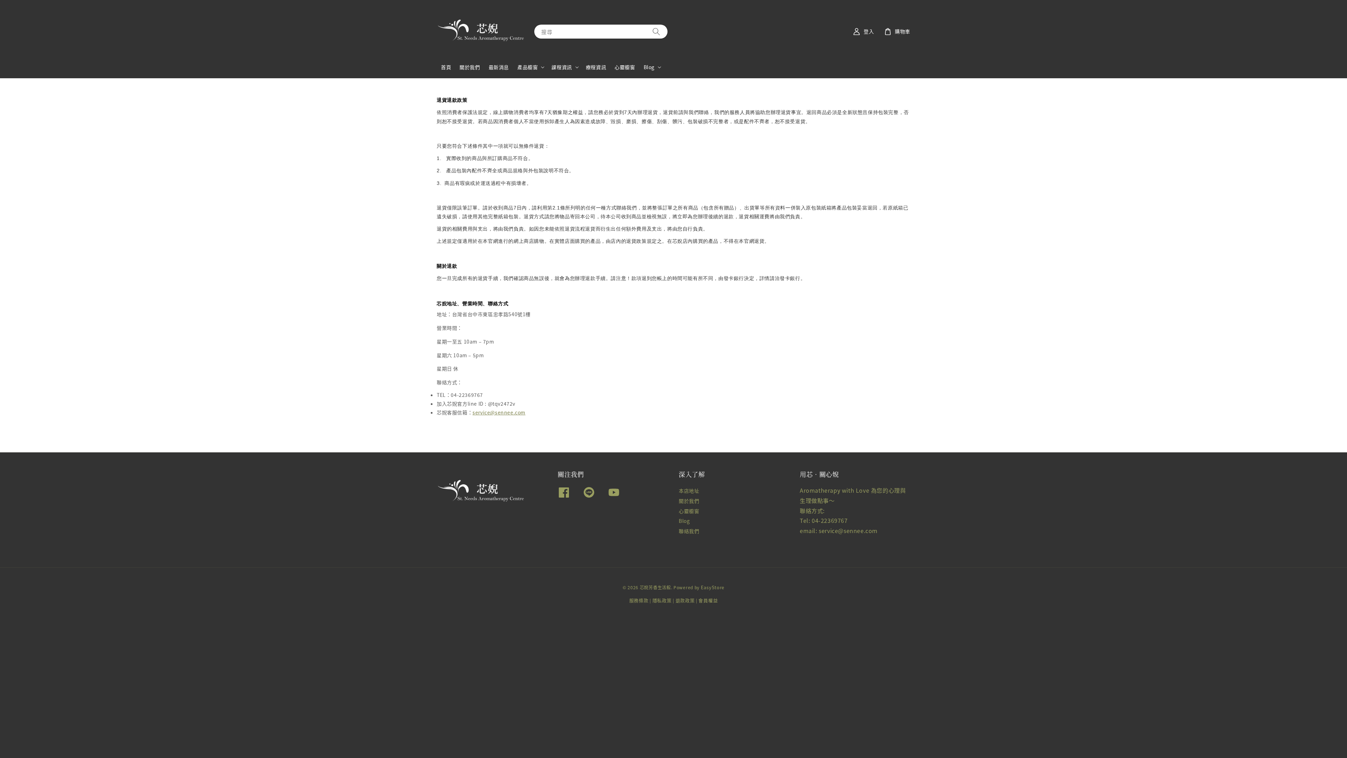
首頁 (446, 67)
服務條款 (639, 600)
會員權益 (708, 600)
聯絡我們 (689, 530)
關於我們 (470, 67)
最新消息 (499, 67)
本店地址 (689, 490)
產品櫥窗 (527, 67)
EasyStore (712, 587)
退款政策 (685, 600)
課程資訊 (561, 67)
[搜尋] (656, 31)
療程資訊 (596, 67)
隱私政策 (662, 600)
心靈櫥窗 (625, 67)
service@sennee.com (499, 412)
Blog (649, 67)
